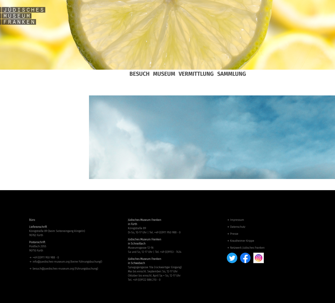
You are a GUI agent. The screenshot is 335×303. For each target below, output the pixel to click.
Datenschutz (237, 226)
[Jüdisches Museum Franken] (22, 12)
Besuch (139, 74)
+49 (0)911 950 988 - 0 (46, 257)
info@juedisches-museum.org (51, 261)
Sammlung (231, 74)
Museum (164, 74)
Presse (234, 233)
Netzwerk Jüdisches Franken (247, 247)
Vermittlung (196, 74)
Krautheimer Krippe (242, 240)
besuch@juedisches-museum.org (53, 268)
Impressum (237, 220)
